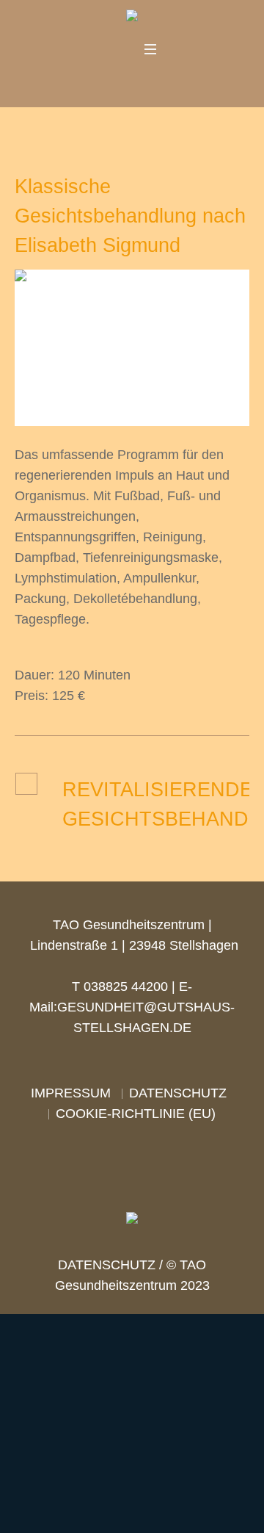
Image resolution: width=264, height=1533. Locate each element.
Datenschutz (178, 1093)
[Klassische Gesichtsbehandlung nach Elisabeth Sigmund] (132, 346)
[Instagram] (130, 80)
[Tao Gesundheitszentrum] (132, 19)
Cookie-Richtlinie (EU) (136, 1113)
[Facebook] (109, 80)
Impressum (71, 1093)
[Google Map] (151, 80)
